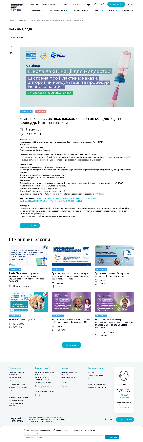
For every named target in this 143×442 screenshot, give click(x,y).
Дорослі (12, 394)
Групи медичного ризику (17, 384)
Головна (11, 20)
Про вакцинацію (15, 368)
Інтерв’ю (64, 386)
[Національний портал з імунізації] (16, 7)
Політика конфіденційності (97, 384)
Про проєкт (34, 4)
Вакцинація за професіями (18, 387)
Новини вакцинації (15, 377)
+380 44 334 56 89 (124, 407)
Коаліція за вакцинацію (50, 4)
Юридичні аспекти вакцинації (45, 391)
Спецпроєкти (75, 4)
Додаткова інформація (96, 368)
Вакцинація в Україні (42, 368)
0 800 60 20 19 (124, 398)
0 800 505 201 (124, 395)
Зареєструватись (29, 225)
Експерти (64, 368)
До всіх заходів (18, 37)
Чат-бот (64, 4)
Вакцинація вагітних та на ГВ (18, 397)
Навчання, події (22, 20)
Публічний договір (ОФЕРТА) (97, 387)
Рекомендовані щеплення (43, 383)
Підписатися (112, 437)
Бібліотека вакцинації (16, 381)
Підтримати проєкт (116, 4)
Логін (130, 4)
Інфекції (38, 395)
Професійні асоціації (68, 377)
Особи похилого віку (16, 400)
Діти (10, 390)
